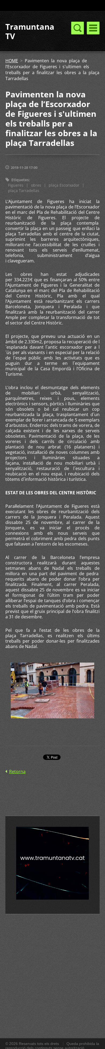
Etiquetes (20, 179)
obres (36, 185)
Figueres (15, 185)
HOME (11, 61)
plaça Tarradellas (23, 190)
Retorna (17, 771)
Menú (93, 28)
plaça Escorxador (64, 185)
